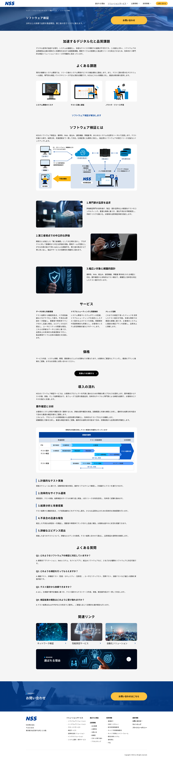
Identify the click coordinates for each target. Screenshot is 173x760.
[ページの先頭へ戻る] (169, 756)
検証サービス (53, 10)
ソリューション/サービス (39, 10)
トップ (28, 10)
